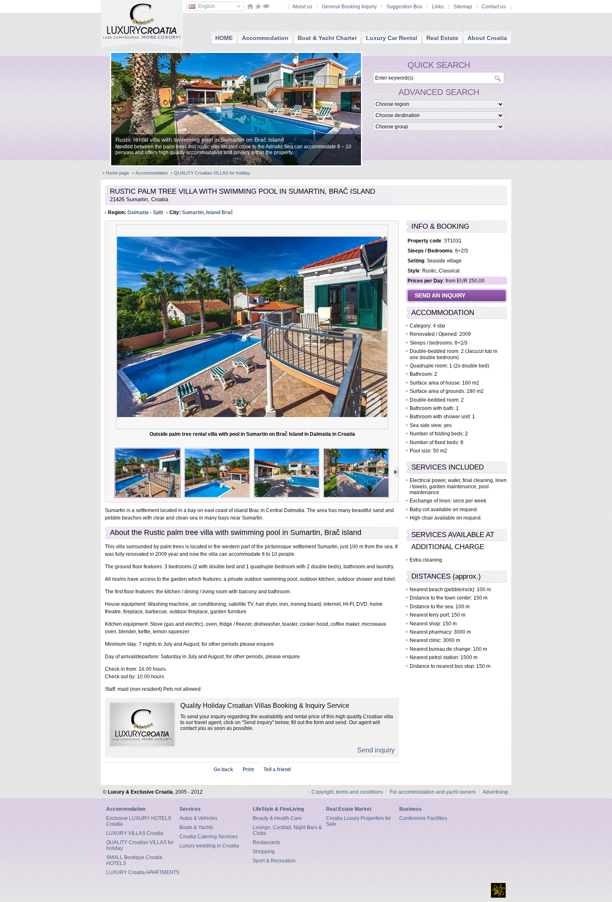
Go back (223, 769)
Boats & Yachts (196, 827)
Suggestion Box (404, 7)
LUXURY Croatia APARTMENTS (142, 872)
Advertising (495, 792)
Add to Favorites (258, 6)
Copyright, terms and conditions (347, 792)
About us (302, 7)
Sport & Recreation (274, 861)
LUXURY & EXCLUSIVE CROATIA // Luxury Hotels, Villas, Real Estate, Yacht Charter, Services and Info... (142, 21)
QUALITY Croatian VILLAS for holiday (212, 172)
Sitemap (462, 7)
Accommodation (151, 172)
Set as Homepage (250, 6)
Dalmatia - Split (145, 212)
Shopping (264, 852)
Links (438, 7)
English (206, 6)
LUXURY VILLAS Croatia (134, 833)
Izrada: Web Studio (498, 890)
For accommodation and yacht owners (433, 792)
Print (248, 769)
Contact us (494, 7)
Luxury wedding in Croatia (209, 846)
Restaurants (266, 842)
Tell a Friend (266, 6)
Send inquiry (376, 750)
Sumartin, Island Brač (207, 212)
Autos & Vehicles (198, 818)
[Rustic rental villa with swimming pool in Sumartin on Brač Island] (236, 164)
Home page (117, 172)
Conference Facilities (423, 818)
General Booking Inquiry (349, 7)
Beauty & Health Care (277, 818)
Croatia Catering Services (208, 837)
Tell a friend (277, 769)
